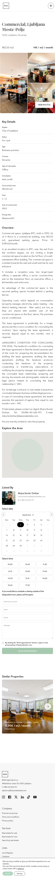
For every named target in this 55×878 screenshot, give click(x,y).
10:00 (10, 564)
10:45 (27, 564)
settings (20, 868)
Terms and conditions (10, 817)
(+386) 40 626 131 (9, 787)
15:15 (27, 578)
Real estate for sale (9, 833)
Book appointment (27, 651)
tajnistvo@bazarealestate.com (14, 790)
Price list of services (10, 813)
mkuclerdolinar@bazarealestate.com (31, 496)
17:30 (27, 585)
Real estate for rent (9, 836)
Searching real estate (10, 840)
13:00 (27, 571)
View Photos (44, 104)
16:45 (10, 585)
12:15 (10, 571)
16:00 (45, 578)
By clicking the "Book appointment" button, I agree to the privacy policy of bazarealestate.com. (26, 643)
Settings (19, 873)
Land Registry (7, 852)
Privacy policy (7, 820)
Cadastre (5, 856)
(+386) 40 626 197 (26, 500)
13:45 (45, 571)
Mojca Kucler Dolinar (28, 493)
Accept (7, 873)
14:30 (10, 578)
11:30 (45, 564)
